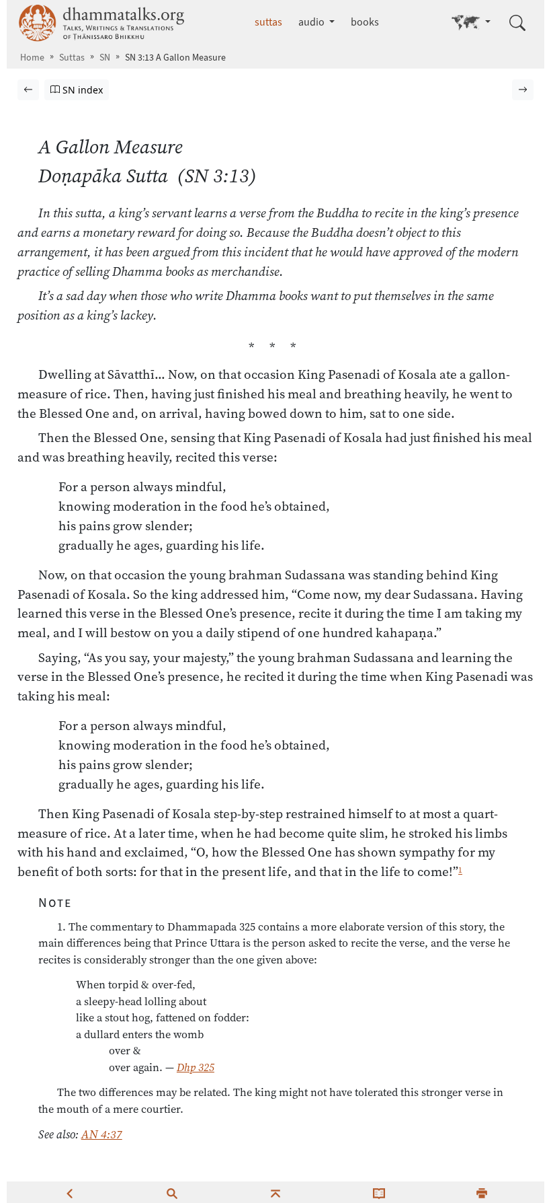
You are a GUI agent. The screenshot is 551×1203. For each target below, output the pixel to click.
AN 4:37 (101, 1134)
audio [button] (312, 22)
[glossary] (379, 1192)
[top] (275, 1192)
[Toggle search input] (517, 23)
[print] (482, 1192)
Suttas (72, 57)
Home (32, 57)
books (365, 22)
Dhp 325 (195, 1067)
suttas (268, 22)
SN (104, 57)
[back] (69, 1192)
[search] (172, 1192)
